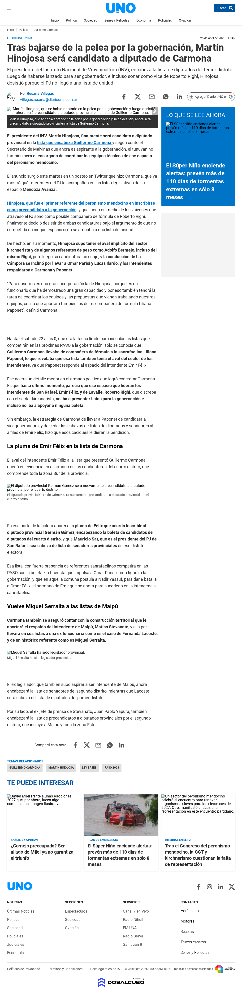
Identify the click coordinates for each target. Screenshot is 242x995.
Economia (143, 20)
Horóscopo (190, 911)
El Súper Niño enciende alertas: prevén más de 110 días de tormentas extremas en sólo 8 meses (195, 181)
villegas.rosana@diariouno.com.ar (48, 99)
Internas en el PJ (178, 840)
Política (71, 20)
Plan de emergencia (103, 840)
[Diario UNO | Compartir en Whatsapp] (166, 96)
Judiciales (15, 944)
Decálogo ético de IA (105, 969)
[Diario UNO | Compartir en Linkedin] (179, 96)
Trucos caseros (193, 942)
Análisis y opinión (24, 840)
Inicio (55, 20)
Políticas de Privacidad (24, 969)
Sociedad (90, 20)
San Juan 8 (132, 944)
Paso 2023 (112, 767)
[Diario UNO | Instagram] (209, 887)
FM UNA (130, 928)
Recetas (187, 931)
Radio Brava (133, 936)
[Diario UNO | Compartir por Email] (152, 96)
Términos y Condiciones (65, 969)
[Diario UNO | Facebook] (198, 887)
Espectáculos (76, 911)
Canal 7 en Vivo (136, 911)
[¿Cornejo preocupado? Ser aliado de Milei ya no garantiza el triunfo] (44, 815)
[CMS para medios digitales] (121, 983)
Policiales (165, 20)
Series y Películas (116, 20)
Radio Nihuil (133, 919)
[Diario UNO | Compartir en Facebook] (124, 96)
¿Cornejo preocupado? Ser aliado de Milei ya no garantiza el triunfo (42, 852)
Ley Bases (89, 767)
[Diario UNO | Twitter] (232, 887)
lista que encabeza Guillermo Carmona (74, 142)
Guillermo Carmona (24, 767)
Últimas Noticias (21, 911)
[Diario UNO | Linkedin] (220, 887)
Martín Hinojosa (61, 767)
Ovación (185, 20)
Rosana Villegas (40, 93)
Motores (187, 921)
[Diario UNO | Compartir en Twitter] (138, 96)
